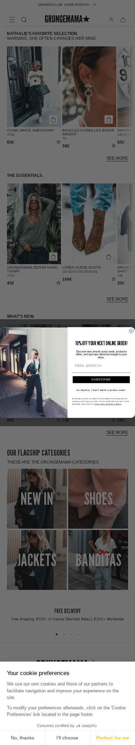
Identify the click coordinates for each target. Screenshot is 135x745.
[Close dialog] (131, 331)
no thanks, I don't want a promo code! (101, 390)
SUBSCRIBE (101, 379)
